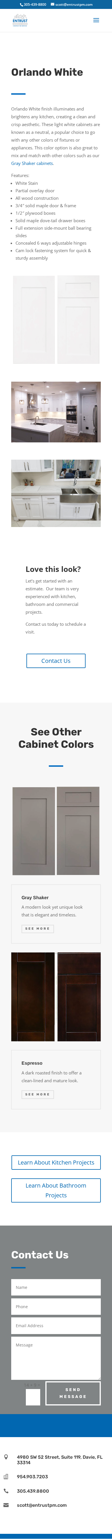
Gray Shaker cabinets (32, 163)
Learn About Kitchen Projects (56, 1162)
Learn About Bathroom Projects (56, 1190)
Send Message (73, 1393)
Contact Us (56, 661)
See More (37, 929)
